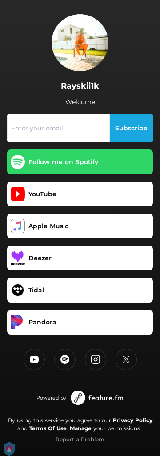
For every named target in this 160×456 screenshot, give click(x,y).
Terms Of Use (48, 428)
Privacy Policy (132, 420)
